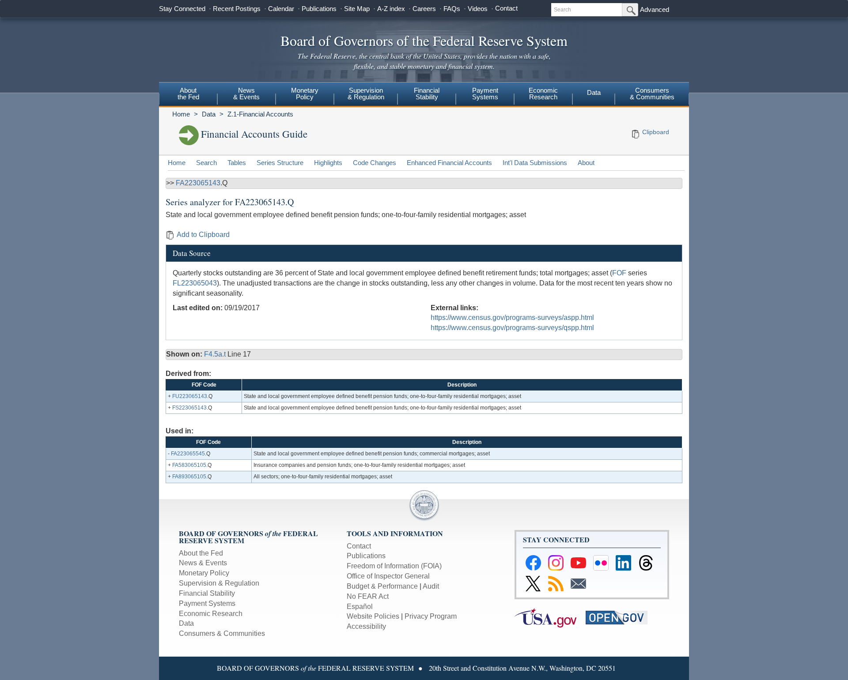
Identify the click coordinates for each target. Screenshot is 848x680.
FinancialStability (426, 93)
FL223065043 (195, 283)
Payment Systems (207, 603)
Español (360, 606)
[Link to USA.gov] (550, 617)
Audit (431, 586)
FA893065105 (189, 476)
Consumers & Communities (652, 93)
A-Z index (391, 8)
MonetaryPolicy (304, 93)
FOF (619, 273)
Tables (236, 162)
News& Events (246, 93)
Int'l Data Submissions (535, 162)
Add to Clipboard (203, 234)
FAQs (451, 8)
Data (594, 92)
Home (181, 114)
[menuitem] (188, 95)
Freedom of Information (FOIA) (394, 566)
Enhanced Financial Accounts (449, 162)
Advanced (654, 9)
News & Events (203, 563)
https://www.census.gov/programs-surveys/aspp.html (512, 317)
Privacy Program (431, 616)
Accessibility (366, 626)
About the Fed (201, 553)
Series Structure (280, 162)
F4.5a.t (215, 354)
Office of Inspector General (388, 576)
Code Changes (374, 162)
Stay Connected (182, 8)
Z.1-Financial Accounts (260, 114)
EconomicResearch (543, 93)
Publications (319, 8)
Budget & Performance (382, 586)
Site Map (357, 8)
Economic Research (210, 613)
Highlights (328, 162)
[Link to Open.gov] (620, 617)
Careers (424, 8)
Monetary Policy (204, 573)
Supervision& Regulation (366, 93)
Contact (506, 8)
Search (206, 162)
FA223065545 (188, 454)
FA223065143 (198, 183)
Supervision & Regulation (219, 583)
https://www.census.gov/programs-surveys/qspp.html (512, 327)
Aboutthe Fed (188, 93)
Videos (478, 8)
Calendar (281, 8)
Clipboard (655, 131)
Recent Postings (237, 8)
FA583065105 (189, 465)
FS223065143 (189, 408)
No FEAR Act (368, 596)
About (586, 162)
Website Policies (373, 616)
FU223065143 (189, 396)
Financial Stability (207, 593)
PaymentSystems (485, 93)
